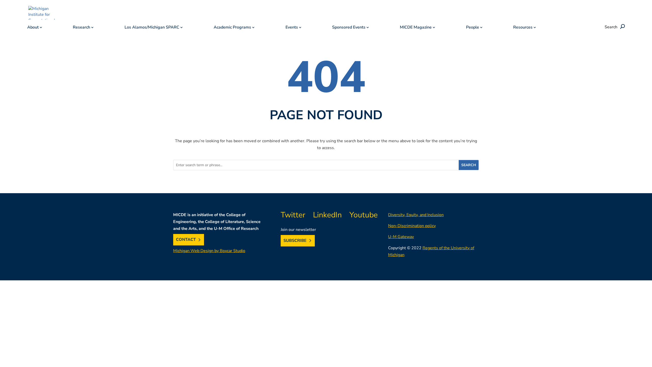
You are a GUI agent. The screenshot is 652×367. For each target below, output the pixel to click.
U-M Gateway (401, 237)
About (33, 27)
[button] (621, 27)
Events (292, 27)
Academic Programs (232, 27)
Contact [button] (186, 240)
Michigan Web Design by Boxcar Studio (209, 251)
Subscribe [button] (295, 240)
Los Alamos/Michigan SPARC (152, 27)
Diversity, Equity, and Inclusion (416, 215)
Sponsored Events (348, 27)
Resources (523, 27)
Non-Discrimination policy (412, 226)
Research (81, 27)
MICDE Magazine (416, 27)
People (472, 27)
